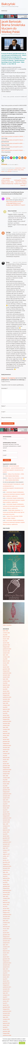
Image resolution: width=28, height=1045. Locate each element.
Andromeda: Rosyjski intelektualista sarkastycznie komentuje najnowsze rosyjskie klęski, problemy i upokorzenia (14, 494)
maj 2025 (5, 659)
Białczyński (8, 4)
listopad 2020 (6, 767)
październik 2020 (7, 769)
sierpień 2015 (6, 894)
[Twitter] (8, 158)
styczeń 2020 (6, 787)
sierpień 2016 (6, 870)
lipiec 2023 (5, 703)
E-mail (3, 411)
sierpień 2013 (6, 942)
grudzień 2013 (6, 934)
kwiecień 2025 (6, 661)
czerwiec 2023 (6, 705)
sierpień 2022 (6, 725)
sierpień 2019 (6, 797)
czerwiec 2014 (6, 922)
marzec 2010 (6, 1025)
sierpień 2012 (6, 967)
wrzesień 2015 (6, 892)
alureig (8, 198)
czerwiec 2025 (6, 657)
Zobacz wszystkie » (7, 625)
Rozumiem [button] (22, 1043)
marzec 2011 (6, 1001)
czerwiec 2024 (6, 681)
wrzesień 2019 (6, 795)
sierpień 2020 (6, 773)
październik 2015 (7, 890)
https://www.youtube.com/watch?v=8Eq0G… (12, 150)
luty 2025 (5, 665)
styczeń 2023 (6, 715)
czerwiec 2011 (6, 995)
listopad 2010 (6, 1009)
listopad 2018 (6, 816)
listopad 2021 (6, 743)
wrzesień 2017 (6, 844)
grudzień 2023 (6, 693)
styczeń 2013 (6, 957)
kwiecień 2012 (6, 975)
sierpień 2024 (6, 677)
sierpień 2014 (6, 918)
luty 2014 (5, 930)
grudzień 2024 (6, 669)
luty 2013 (5, 954)
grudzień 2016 (6, 862)
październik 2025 (7, 649)
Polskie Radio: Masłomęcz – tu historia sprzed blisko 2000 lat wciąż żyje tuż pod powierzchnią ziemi (13, 512)
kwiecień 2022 (6, 733)
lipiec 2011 (5, 993)
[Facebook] (3, 158)
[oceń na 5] (6, 164)
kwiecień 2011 (6, 999)
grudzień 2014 (6, 910)
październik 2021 (7, 745)
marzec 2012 (6, 977)
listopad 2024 (6, 671)
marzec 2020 (6, 783)
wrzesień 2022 (6, 723)
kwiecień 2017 (6, 854)
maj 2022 (5, 731)
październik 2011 (7, 987)
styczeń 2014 (6, 932)
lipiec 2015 (5, 896)
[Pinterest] (11, 158)
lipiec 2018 (5, 824)
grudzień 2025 (6, 645)
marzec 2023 (6, 711)
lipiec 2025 (5, 655)
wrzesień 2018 (6, 820)
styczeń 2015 (6, 908)
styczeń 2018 (6, 836)
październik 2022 (7, 721)
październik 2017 (7, 842)
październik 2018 (7, 818)
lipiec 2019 (5, 800)
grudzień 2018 (6, 814)
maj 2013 (5, 948)
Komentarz (4, 388)
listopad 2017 (6, 840)
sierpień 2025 (6, 653)
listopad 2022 (6, 719)
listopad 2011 (6, 985)
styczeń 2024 (6, 691)
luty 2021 (5, 761)
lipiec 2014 (5, 920)
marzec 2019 (6, 808)
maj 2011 (5, 997)
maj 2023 (5, 707)
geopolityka (10, 169)
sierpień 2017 (6, 846)
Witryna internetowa (6, 417)
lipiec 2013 (5, 944)
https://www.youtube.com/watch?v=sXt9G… (12, 143)
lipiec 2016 (5, 872)
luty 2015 (5, 906)
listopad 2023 (6, 695)
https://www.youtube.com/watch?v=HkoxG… (12, 140)
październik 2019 (7, 793)
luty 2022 (5, 737)
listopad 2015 (6, 888)
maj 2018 (5, 828)
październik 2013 (7, 938)
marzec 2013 (6, 952)
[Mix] (19, 158)
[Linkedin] (17, 158)
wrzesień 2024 (6, 675)
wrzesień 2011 (6, 989)
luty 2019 (5, 810)
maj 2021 (5, 755)
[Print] (25, 158)
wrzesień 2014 (6, 916)
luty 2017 (5, 858)
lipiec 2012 (5, 969)
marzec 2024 (6, 687)
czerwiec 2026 (6, 632)
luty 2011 (5, 1003)
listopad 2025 (6, 647)
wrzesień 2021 (6, 747)
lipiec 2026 (5, 630)
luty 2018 (5, 834)
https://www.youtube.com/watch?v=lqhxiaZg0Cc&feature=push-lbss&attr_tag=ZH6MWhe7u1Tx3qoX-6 (15, 203)
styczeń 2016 (6, 884)
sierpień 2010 (6, 1015)
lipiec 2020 (5, 775)
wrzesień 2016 (6, 868)
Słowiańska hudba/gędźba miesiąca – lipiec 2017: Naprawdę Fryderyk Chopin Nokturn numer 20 (20, 182)
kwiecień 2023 (6, 709)
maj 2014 (5, 924)
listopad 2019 (6, 791)
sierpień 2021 (6, 749)
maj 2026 (5, 634)
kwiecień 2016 (6, 878)
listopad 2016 (6, 864)
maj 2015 (5, 900)
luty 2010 (5, 1027)
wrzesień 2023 (6, 699)
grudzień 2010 (6, 1007)
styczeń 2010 (6, 1029)
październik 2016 (7, 866)
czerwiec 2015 (6, 898)
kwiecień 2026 (6, 636)
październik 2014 (7, 914)
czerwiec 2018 (6, 826)
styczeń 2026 (6, 642)
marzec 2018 (6, 832)
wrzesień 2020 (6, 771)
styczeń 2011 (6, 1005)
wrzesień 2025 (6, 651)
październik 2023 (7, 697)
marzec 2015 (6, 904)
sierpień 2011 (6, 991)
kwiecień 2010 (6, 1023)
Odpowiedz (24, 198)
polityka (15, 169)
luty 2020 (5, 785)
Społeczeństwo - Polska (20, 168)
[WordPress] (22, 158)
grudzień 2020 (6, 765)
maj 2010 (5, 1021)
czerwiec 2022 (6, 729)
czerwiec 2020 (6, 777)
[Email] (3, 160)
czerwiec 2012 (6, 971)
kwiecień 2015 (6, 902)
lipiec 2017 (5, 848)
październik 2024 (7, 673)
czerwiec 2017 (6, 850)
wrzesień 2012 (6, 965)
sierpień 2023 (6, 701)
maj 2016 (5, 876)
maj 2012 (5, 973)
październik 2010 (7, 1011)
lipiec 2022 (5, 727)
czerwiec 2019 (6, 802)
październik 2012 (7, 963)
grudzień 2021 (6, 741)
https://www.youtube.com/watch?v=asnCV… (12, 147)
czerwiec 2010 (6, 1019)
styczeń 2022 (6, 739)
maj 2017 (5, 852)
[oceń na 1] (2, 164)
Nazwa (3, 406)
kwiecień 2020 (6, 781)
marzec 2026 (6, 638)
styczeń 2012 (6, 981)
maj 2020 (5, 779)
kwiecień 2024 (6, 685)
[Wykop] (5, 158)
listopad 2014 (6, 912)
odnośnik (9, 171)
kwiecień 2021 (6, 757)
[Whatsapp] (14, 158)
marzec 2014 (6, 928)
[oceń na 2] (3, 164)
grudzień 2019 (6, 789)
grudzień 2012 (6, 959)
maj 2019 (5, 804)
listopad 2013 (6, 936)
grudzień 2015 (6, 886)
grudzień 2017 (6, 838)
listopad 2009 (6, 1033)
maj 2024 (5, 683)
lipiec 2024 (5, 679)
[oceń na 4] (5, 164)
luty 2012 (5, 979)
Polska (19, 169)
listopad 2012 (6, 961)
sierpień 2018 (6, 822)
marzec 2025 (6, 663)
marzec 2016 (6, 880)
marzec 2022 (6, 735)
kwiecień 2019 (6, 806)
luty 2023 (5, 713)
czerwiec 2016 (6, 874)
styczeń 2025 (6, 667)
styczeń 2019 (6, 812)
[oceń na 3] (4, 164)
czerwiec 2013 (6, 946)
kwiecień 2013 (6, 950)
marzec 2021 (6, 759)
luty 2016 (5, 882)
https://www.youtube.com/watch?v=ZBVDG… (12, 136)
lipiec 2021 (5, 751)
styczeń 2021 (6, 763)
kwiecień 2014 (6, 926)
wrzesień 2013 (6, 940)
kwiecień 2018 (6, 830)
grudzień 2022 (6, 717)
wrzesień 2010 (6, 1013)
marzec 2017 (6, 856)
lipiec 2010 (5, 1017)
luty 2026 (5, 640)
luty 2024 (5, 689)
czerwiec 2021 (6, 753)
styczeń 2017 (6, 860)
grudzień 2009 (6, 1031)
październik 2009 (7, 1035)
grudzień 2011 (6, 983)
